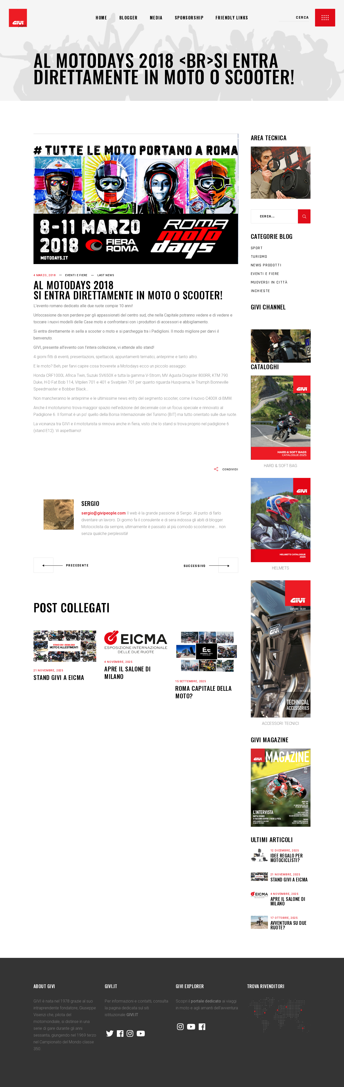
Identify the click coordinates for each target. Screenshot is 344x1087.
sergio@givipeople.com (103, 513)
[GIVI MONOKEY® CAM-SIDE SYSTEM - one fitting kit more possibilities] (281, 346)
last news (105, 275)
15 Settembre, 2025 (190, 681)
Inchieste (260, 291)
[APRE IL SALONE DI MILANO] (135, 642)
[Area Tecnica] (281, 197)
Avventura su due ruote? (288, 925)
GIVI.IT (132, 1014)
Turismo (259, 256)
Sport (257, 248)
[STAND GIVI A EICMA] (64, 646)
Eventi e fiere (76, 275)
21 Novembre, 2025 (48, 670)
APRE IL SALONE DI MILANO (127, 672)
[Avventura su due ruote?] (259, 922)
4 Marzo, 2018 (44, 275)
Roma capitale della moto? (203, 691)
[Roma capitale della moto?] (206, 652)
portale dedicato (206, 1001)
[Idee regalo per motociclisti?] (259, 855)
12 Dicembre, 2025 (284, 850)
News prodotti (266, 265)
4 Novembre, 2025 (118, 662)
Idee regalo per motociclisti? (286, 857)
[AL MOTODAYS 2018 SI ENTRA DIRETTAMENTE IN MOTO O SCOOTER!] (59, 514)
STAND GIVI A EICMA (58, 677)
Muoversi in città (269, 282)
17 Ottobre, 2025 (284, 918)
